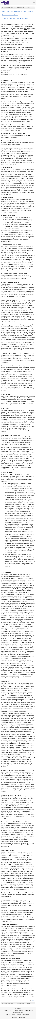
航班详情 (30, 11)
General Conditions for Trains (10, 15)
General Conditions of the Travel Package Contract (15, 18)
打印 (32, 1000)
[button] (34, 3)
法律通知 (8, 1014)
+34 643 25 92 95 (19, 1012)
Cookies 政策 (26, 1014)
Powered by (18, 1017)
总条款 (4, 11)
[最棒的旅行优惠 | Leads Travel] (5, 2)
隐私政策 (19, 1014)
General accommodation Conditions (16, 11)
